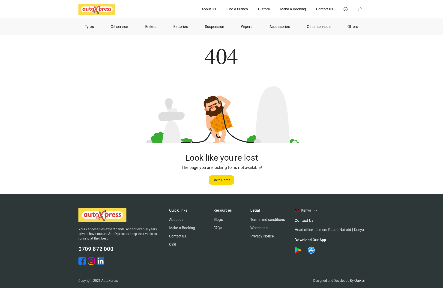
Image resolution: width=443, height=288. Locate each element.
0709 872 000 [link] (96, 249)
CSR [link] (172, 244)
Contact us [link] (177, 236)
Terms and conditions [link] (267, 219)
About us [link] (176, 219)
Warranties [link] (259, 228)
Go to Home (221, 180)
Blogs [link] (218, 219)
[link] (209, 9)
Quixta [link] (359, 280)
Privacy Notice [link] (262, 236)
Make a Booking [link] (182, 228)
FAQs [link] (217, 228)
